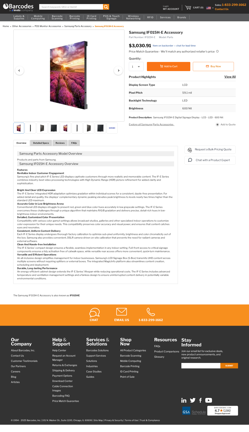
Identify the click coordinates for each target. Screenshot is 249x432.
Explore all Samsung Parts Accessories (151, 124)
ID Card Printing (129, 371)
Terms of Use (131, 420)
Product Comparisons (166, 351)
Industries (92, 366)
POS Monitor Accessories (48, 26)
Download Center (62, 381)
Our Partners (18, 366)
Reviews (60, 143)
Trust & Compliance (150, 420)
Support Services (96, 355)
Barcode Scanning (130, 355)
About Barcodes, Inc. (23, 350)
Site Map (98, 420)
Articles (15, 382)
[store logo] (18, 7)
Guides (90, 376)
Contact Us (221, 9)
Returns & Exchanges (64, 365)
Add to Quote (228, 124)
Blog (13, 376)
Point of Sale (127, 376)
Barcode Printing (129, 366)
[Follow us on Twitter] (193, 401)
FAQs (74, 143)
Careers (15, 371)
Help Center (59, 350)
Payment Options (62, 375)
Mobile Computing (130, 360)
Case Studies (94, 371)
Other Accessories (22, 26)
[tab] (21, 143)
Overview (21, 143)
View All (230, 77)
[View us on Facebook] (200, 401)
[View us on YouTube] (208, 401)
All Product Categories (133, 350)
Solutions (91, 360)
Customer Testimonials (24, 360)
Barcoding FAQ (60, 395)
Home (6, 26)
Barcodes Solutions (97, 350)
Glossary (159, 356)
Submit (229, 365)
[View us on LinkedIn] (183, 401)
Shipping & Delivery (63, 370)
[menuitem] (19, 17)
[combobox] (74, 7)
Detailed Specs (41, 143)
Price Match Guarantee (65, 401)
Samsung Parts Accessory (78, 26)
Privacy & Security (113, 420)
